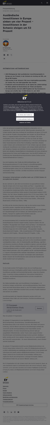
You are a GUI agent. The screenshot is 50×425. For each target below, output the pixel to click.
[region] (25, 109)
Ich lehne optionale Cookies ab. (25, 119)
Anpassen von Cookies (25, 122)
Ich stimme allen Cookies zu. (25, 114)
